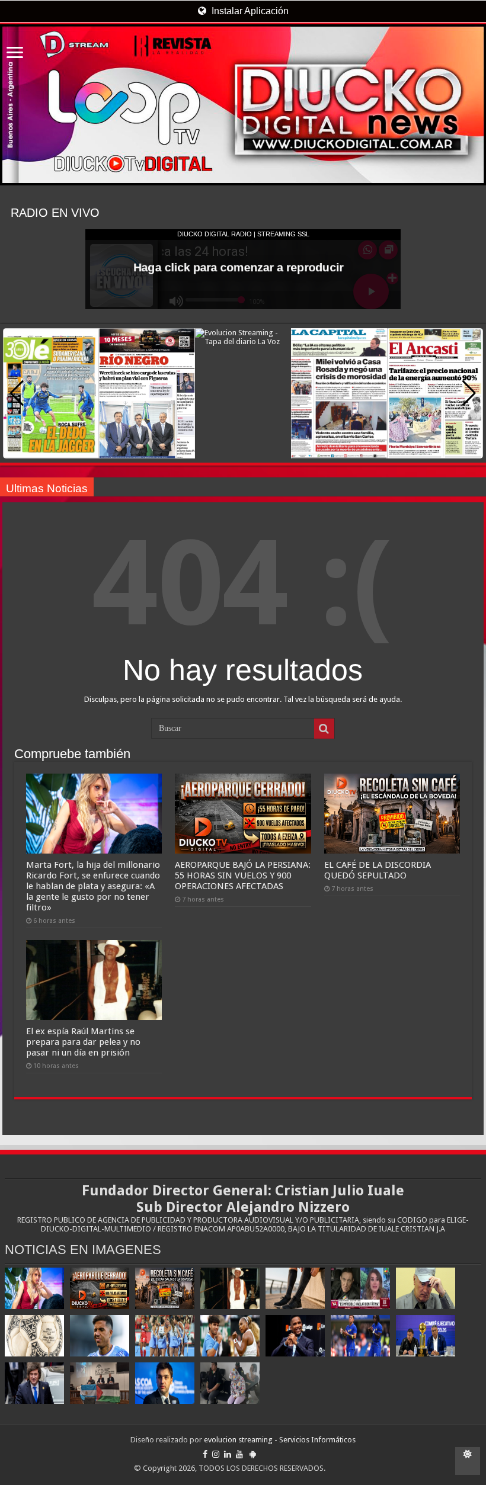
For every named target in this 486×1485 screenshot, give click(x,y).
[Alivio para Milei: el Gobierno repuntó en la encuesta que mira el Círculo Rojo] (34, 1383)
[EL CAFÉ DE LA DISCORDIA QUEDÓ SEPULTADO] (164, 1288)
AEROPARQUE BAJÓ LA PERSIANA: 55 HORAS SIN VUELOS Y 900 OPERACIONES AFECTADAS (243, 875)
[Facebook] (205, 1454)
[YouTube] (239, 1454)
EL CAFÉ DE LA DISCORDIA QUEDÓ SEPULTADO (377, 870)
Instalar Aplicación (249, 11)
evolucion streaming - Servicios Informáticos (280, 1439)
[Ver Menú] (15, 53)
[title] (467, 1461)
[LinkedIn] (227, 1454)
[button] (469, 393)
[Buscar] (324, 729)
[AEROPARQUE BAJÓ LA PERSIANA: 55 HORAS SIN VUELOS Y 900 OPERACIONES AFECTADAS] (99, 1288)
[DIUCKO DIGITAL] (243, 104)
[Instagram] (215, 1454)
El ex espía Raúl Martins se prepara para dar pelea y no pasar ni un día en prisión (83, 1042)
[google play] (252, 1454)
